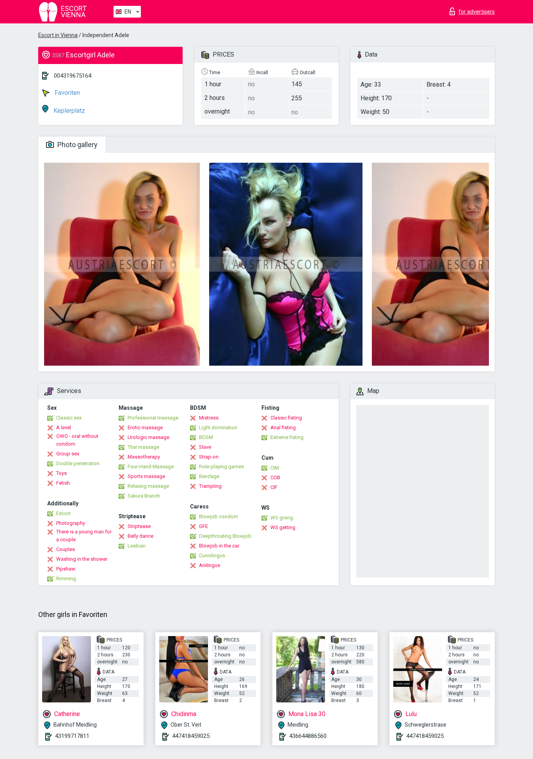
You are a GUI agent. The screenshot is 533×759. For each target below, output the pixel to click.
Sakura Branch (144, 496)
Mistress (209, 418)
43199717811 (72, 735)
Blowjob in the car (219, 546)
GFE (203, 526)
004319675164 (72, 75)
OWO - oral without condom (77, 440)
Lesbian (137, 546)
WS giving (281, 518)
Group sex (67, 454)
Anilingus (209, 565)
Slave (205, 447)
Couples (65, 549)
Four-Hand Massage (151, 466)
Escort (63, 513)
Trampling (210, 486)
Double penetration (77, 463)
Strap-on (209, 457)
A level (63, 427)
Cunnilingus (212, 555)
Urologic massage (148, 437)
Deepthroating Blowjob (225, 536)
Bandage (209, 476)
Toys (61, 473)
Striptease (139, 526)
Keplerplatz (68, 110)
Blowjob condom (218, 516)
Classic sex (69, 418)
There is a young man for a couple (84, 535)
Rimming (66, 578)
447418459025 (191, 735)
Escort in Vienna (58, 35)
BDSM (206, 437)
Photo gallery (77, 144)
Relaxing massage (148, 486)
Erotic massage (145, 427)
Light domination (218, 427)
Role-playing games (221, 466)
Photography (70, 523)
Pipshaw (65, 569)
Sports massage (146, 476)
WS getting (282, 527)
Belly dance (140, 536)
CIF (273, 487)
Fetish (63, 483)
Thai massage (143, 447)
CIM (274, 468)
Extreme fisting (287, 437)
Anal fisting (283, 427)
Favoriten (66, 92)
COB (275, 477)
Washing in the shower (81, 559)
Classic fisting (286, 418)
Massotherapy (144, 457)
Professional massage (153, 418)
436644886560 (308, 735)
